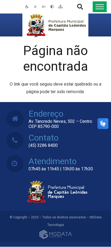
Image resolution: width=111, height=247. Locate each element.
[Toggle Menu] (99, 6)
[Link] (55, 25)
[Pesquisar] (80, 6)
